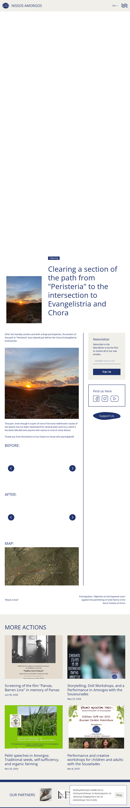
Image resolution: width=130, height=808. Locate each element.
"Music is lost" (12, 600)
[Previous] (11, 468)
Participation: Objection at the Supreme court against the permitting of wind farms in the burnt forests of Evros (102, 599)
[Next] (72, 468)
